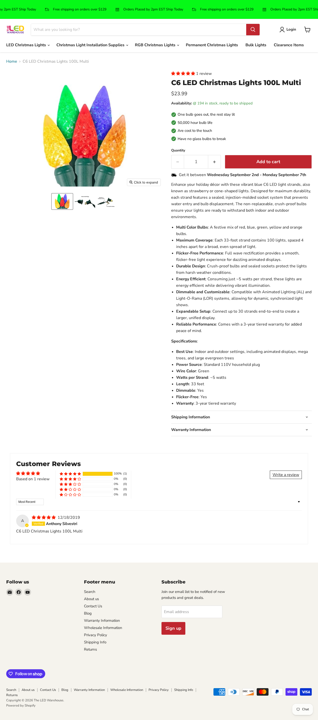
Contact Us (93, 606)
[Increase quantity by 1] (214, 162)
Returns (90, 649)
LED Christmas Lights (26, 45)
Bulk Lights (255, 45)
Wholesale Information (103, 627)
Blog (88, 613)
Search (89, 591)
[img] (44, 517)
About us (91, 598)
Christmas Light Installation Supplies (90, 45)
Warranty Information (102, 620)
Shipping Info (95, 642)
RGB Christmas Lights (155, 45)
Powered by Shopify (21, 705)
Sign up (173, 628)
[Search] (253, 29)
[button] (62, 201)
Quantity (178, 150)
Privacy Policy (95, 634)
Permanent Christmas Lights (212, 45)
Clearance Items (289, 45)
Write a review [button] (286, 475)
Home (11, 61)
